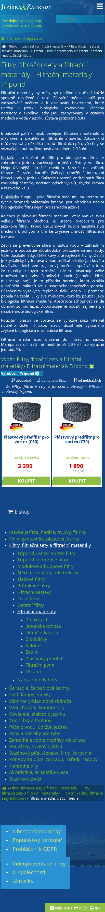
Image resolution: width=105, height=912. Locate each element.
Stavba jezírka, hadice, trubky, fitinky (47, 532)
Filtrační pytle (39, 665)
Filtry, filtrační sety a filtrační (66, 51)
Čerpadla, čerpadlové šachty (39, 688)
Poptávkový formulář (37, 839)
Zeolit (31, 652)
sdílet (82, 908)
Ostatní (33, 671)
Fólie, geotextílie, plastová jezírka (44, 539)
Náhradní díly (23, 766)
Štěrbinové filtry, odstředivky (47, 572)
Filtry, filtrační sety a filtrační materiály (37, 46)
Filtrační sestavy (34, 592)
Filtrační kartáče (42, 632)
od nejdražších (89, 380)
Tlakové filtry (31, 579)
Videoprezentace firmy (39, 863)
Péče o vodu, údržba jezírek (38, 727)
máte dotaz (63, 908)
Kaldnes (34, 645)
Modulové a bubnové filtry (45, 566)
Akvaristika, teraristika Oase (38, 772)
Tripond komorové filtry (42, 559)
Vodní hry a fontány (30, 720)
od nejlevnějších (54, 380)
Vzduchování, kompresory (36, 707)
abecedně (23, 380)
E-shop (22, 512)
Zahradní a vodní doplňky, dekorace (47, 740)
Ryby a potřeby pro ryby (34, 733)
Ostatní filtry (30, 605)
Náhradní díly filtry (37, 679)
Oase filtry (28, 598)
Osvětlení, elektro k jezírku (37, 714)
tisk (97, 908)
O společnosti (29, 872)
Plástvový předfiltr (44, 658)
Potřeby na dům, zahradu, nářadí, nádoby (53, 759)
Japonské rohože (43, 626)
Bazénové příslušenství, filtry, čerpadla (50, 753)
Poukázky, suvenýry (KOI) (35, 746)
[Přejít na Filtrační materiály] (91, 366)
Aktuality (23, 881)
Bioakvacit (36, 619)
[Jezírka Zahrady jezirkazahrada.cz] (4, 46)
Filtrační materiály (36, 611)
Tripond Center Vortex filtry (46, 553)
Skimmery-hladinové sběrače (40, 701)
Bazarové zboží (25, 779)
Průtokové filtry (33, 585)
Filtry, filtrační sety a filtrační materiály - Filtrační (46, 790)
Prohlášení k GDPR (35, 848)
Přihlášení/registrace (23, 38)
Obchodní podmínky (37, 831)
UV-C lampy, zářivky (30, 694)
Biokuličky (36, 639)
